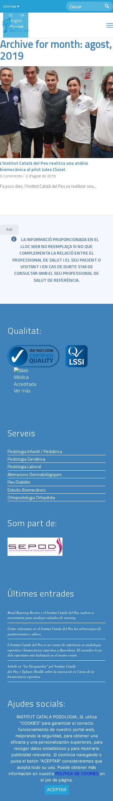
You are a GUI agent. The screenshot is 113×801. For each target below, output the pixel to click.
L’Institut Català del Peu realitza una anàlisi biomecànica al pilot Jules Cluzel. (44, 166)
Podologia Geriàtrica (26, 459)
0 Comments (11, 176)
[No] (105, 755)
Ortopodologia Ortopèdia (31, 497)
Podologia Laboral (24, 466)
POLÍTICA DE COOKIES (77, 773)
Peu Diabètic (19, 482)
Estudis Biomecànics (27, 489)
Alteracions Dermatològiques (35, 474)
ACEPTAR (56, 789)
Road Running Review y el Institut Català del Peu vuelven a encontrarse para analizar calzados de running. (51, 615)
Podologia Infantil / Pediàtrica (35, 451)
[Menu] (109, 25)
